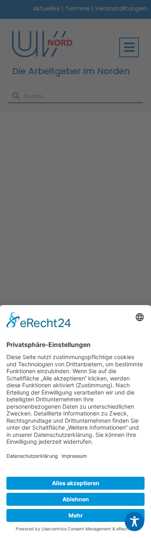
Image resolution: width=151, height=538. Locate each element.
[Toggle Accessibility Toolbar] (134, 521)
